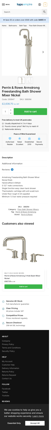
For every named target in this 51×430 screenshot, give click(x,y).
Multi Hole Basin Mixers (14, 273)
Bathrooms (13, 26)
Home (4, 26)
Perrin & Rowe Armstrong (26, 212)
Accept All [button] (35, 423)
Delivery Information (10, 368)
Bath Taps (23, 26)
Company (6, 341)
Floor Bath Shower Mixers (38, 26)
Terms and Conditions (11, 348)
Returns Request (9, 375)
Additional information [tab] (12, 163)
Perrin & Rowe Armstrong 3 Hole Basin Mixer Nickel (22, 277)
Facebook (6, 389)
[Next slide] (43, 52)
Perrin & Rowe (27, 214)
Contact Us (7, 378)
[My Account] (39, 4)
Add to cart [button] (23, 287)
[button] (45, 4)
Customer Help (8, 365)
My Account (7, 361)
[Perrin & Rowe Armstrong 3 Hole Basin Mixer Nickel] (23, 249)
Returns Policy (8, 371)
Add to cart (30, 111)
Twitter (5, 392)
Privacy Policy (8, 344)
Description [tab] (7, 157)
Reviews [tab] (7, 169)
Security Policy (8, 351)
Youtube (5, 395)
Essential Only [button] (14, 423)
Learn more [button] (38, 416)
